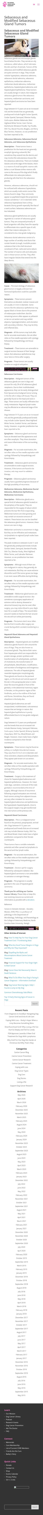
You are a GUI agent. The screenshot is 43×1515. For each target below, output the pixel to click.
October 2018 (21, 1280)
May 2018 (21, 1299)
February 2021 (21, 1225)
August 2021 (21, 1210)
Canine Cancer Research (21, 1060)
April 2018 (21, 1302)
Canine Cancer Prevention (21, 1056)
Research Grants (12, 1422)
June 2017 (21, 1340)
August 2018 (21, 1288)
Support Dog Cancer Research (21, 1086)
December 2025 (21, 1110)
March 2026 (21, 1102)
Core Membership (13, 1445)
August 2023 (21, 1154)
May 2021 (21, 1213)
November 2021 (21, 1199)
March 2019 (21, 1265)
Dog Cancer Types (21, 1071)
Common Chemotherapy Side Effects (18, 992)
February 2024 (21, 1136)
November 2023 (21, 1143)
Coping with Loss (21, 1067)
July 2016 (21, 1380)
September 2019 (21, 1262)
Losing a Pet (21, 1082)
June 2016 (21, 1384)
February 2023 (21, 1173)
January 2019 (21, 1273)
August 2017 (21, 1332)
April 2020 (21, 1251)
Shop (8, 1471)
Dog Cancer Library (13, 1416)
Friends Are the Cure (13, 1451)
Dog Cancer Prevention (14, 1425)
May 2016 (21, 1388)
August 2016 (21, 1377)
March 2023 (21, 1169)
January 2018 (21, 1314)
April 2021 (21, 1217)
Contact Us (10, 1468)
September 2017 (21, 1328)
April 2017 (21, 1347)
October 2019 (21, 1258)
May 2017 (21, 1343)
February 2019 (21, 1269)
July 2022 (21, 1184)
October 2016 (21, 1369)
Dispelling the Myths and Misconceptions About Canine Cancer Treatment (18, 955)
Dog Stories (21, 1078)
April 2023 (21, 1165)
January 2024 (21, 1139)
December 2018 (21, 1277)
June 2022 (21, 1188)
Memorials (10, 1442)
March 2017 (21, 1351)
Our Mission (10, 1414)
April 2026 (21, 1099)
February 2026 (21, 1106)
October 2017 (21, 1325)
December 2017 (21, 1317)
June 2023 (21, 1158)
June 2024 (21, 1128)
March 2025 (21, 1117)
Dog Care (21, 1074)
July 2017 (21, 1336)
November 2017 (21, 1321)
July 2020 (21, 1247)
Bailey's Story (11, 1454)
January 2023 (21, 1176)
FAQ (7, 1431)
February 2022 (21, 1195)
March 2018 (21, 1306)
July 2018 (21, 1291)
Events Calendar (12, 1474)
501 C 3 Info (10, 1480)
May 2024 (21, 1132)
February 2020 (21, 1254)
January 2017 (21, 1358)
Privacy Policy (11, 1477)
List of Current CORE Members (17, 1448)
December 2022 (21, 1180)
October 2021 (21, 1202)
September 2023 (21, 1150)
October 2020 (21, 1239)
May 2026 (21, 1095)
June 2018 (21, 1295)
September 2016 (21, 1373)
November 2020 (21, 1236)
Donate (8, 1465)
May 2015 (21, 1395)
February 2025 (21, 1121)
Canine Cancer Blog (21, 1052)
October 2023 (21, 1147)
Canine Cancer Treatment (21, 1063)
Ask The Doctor (11, 1428)
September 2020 (21, 1243)
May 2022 (21, 1191)
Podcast (9, 1419)
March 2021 (21, 1221)
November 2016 (21, 1366)
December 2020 (21, 1232)
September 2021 (21, 1206)
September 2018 (21, 1284)
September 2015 (21, 1391)
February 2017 (21, 1354)
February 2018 (21, 1310)
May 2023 (21, 1162)
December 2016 (21, 1362)
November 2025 (21, 1113)
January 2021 (21, 1228)
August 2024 (21, 1124)
